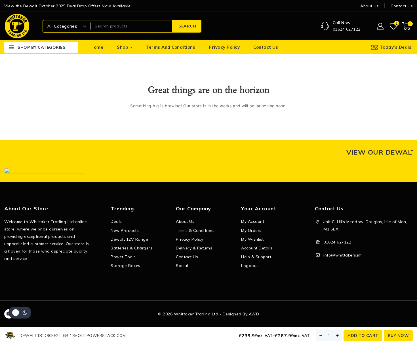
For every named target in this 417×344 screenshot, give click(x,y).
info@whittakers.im (342, 255)
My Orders (251, 230)
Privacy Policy (224, 47)
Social (182, 265)
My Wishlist (252, 239)
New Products (125, 230)
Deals (116, 221)
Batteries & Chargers (131, 248)
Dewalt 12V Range (129, 239)
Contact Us (402, 5)
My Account (252, 221)
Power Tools (123, 256)
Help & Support (256, 256)
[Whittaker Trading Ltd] (17, 26)
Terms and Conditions (170, 47)
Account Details (257, 248)
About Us (369, 5)
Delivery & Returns (194, 248)
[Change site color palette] (20, 313)
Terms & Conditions (195, 230)
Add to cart (363, 335)
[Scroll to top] (402, 313)
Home (96, 47)
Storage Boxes (125, 265)
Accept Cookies (341, 323)
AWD (254, 314)
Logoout (249, 265)
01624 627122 (337, 242)
